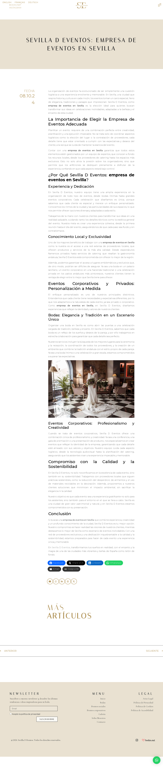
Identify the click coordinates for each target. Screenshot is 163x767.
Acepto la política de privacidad (26, 714)
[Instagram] (136, 740)
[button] (50, 581)
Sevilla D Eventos (61, 547)
